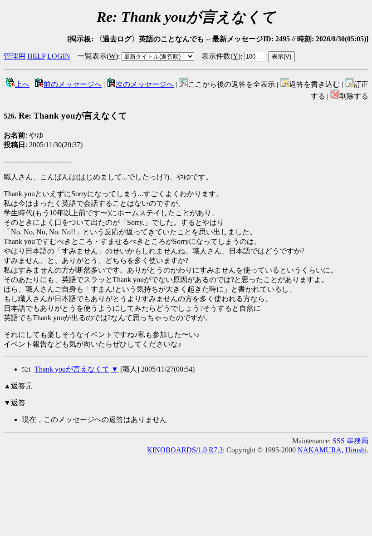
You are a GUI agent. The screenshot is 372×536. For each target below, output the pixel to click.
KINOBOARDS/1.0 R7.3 (185, 450)
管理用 (14, 56)
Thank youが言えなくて (71, 369)
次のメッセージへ (145, 84)
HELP (36, 56)
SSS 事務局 (350, 441)
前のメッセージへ (73, 84)
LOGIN (58, 56)
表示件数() (220, 56)
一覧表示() (98, 56)
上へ (22, 84)
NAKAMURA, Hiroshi (332, 450)
